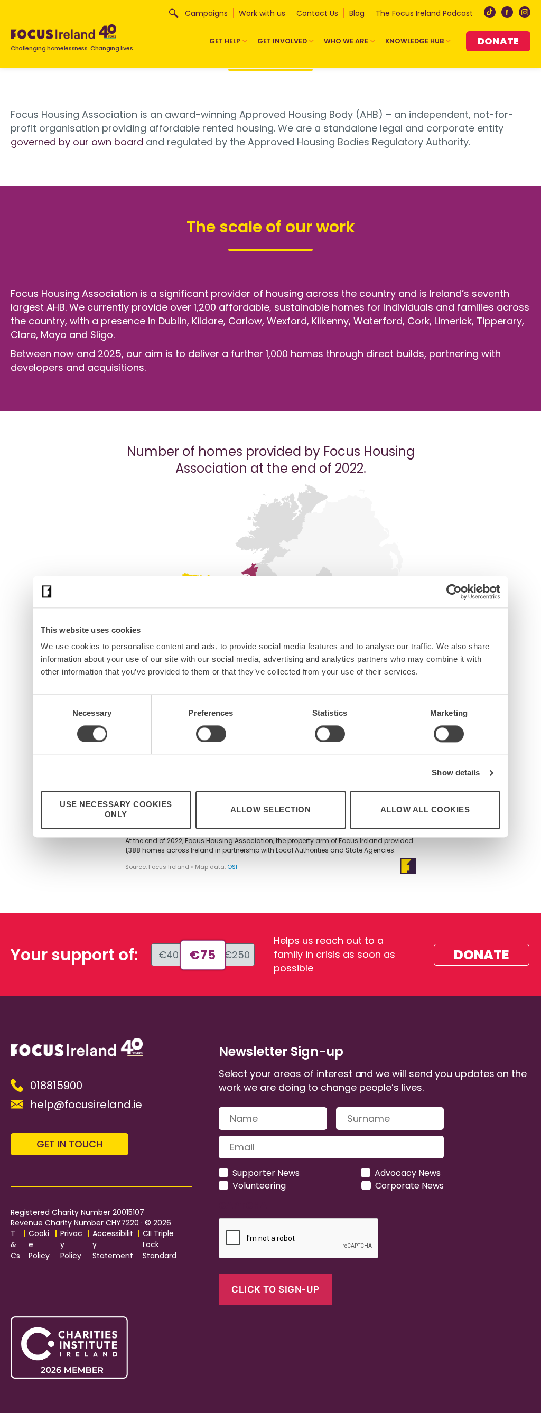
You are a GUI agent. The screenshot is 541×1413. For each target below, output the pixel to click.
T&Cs (15, 1244)
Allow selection (270, 809)
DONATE (481, 955)
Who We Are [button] (346, 40)
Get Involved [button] (282, 40)
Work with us (262, 13)
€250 (237, 954)
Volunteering (259, 1186)
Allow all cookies (425, 809)
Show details (456, 772)
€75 (203, 954)
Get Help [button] (224, 40)
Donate (498, 41)
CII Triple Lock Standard (159, 1244)
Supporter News (266, 1173)
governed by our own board (77, 141)
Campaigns (206, 13)
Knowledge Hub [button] (414, 40)
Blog (357, 13)
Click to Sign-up (275, 1289)
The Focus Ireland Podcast (424, 13)
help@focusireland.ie (86, 1104)
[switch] (211, 733)
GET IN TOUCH (69, 1143)
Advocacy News (408, 1173)
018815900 (56, 1085)
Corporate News (409, 1186)
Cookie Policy (39, 1244)
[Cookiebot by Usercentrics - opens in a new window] (454, 592)
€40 (168, 954)
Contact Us (317, 13)
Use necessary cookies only (116, 809)
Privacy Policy (71, 1244)
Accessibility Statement (112, 1244)
